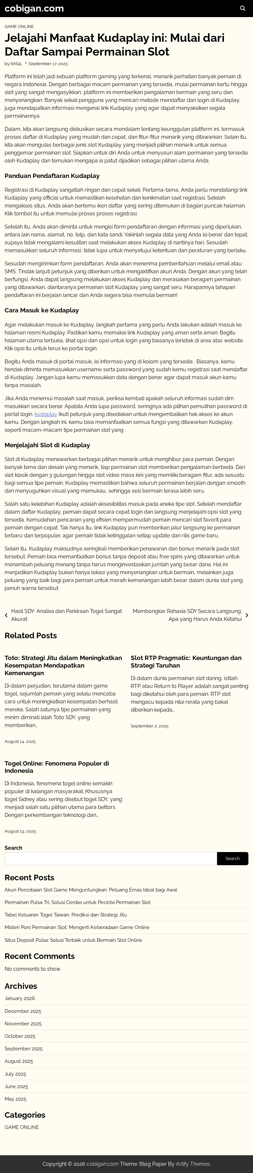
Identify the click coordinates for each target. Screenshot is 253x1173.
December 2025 (23, 1011)
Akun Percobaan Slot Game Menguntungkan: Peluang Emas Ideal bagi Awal (91, 890)
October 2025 (20, 1036)
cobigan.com (34, 8)
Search (13, 848)
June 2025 (16, 1086)
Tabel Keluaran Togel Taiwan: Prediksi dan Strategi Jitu (66, 915)
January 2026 (20, 998)
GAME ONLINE (19, 26)
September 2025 (23, 1048)
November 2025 (23, 1023)
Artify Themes (193, 1164)
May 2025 (15, 1099)
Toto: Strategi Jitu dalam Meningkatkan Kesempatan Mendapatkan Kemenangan (63, 665)
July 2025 (15, 1074)
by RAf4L (13, 63)
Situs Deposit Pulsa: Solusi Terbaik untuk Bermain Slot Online (73, 940)
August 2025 (19, 1061)
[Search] (242, 8)
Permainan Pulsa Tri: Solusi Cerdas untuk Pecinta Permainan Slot (78, 902)
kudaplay (46, 414)
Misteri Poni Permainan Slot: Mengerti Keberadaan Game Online (77, 927)
